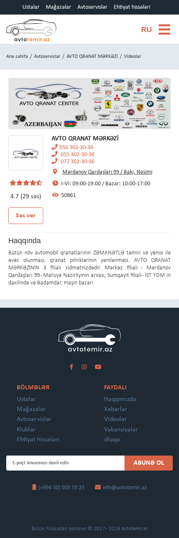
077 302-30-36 (77, 162)
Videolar (115, 419)
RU (146, 29)
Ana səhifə (17, 56)
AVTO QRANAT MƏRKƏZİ (92, 56)
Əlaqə (112, 439)
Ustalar (31, 7)
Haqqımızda (120, 399)
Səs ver (26, 215)
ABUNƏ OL (149, 463)
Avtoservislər (92, 7)
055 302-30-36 (77, 155)
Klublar (26, 429)
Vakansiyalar (121, 429)
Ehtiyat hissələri (132, 7)
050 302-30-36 (76, 147)
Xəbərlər (115, 409)
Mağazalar (58, 7)
